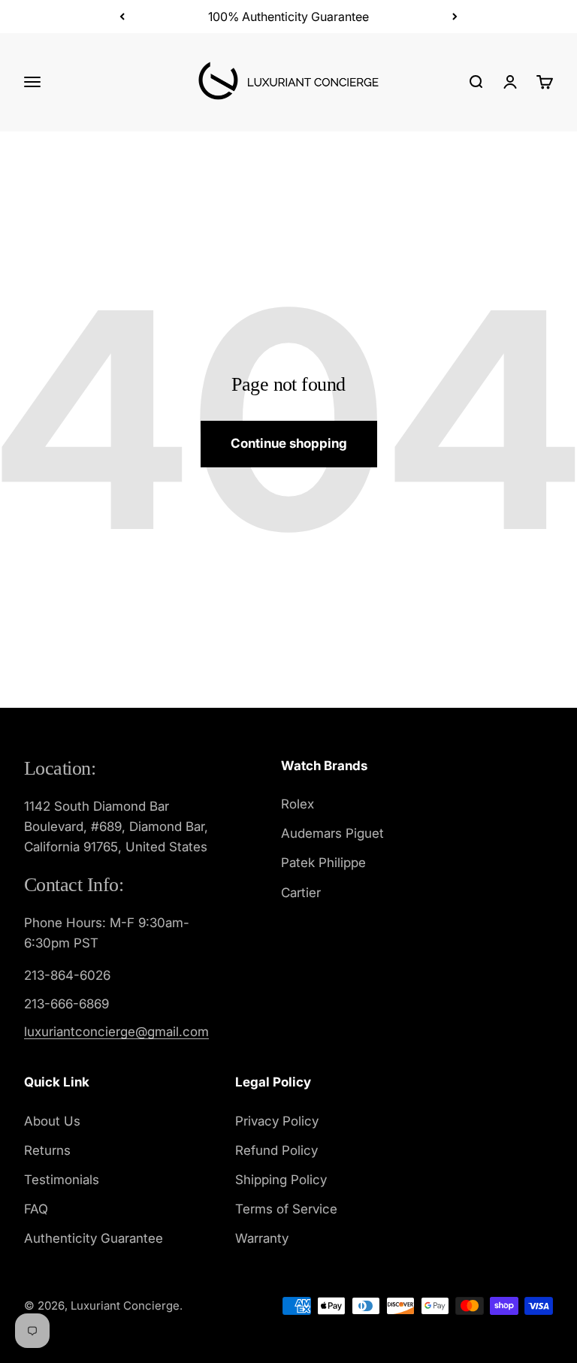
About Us (52, 1121)
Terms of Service (286, 1208)
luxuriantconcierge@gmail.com (116, 1031)
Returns (47, 1150)
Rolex (297, 803)
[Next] (455, 17)
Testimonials (61, 1179)
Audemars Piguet (332, 833)
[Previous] (122, 17)
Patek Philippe (323, 862)
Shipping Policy (281, 1179)
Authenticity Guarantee (93, 1238)
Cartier (301, 892)
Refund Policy (276, 1150)
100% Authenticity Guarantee (288, 16)
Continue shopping (289, 443)
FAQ (36, 1208)
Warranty (261, 1238)
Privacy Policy (277, 1121)
